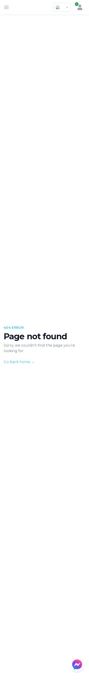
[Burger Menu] (6, 7)
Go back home (19, 362)
